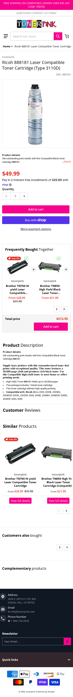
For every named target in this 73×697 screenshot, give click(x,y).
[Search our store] (58, 36)
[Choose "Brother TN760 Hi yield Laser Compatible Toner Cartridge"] (26, 258)
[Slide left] (57, 309)
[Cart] (67, 36)
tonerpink (30, 691)
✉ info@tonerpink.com (21, 611)
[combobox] (36, 36)
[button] (6, 36)
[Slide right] (64, 309)
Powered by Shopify (45, 691)
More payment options (36, 229)
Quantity (8, 189)
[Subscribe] (67, 641)
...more (66, 161)
